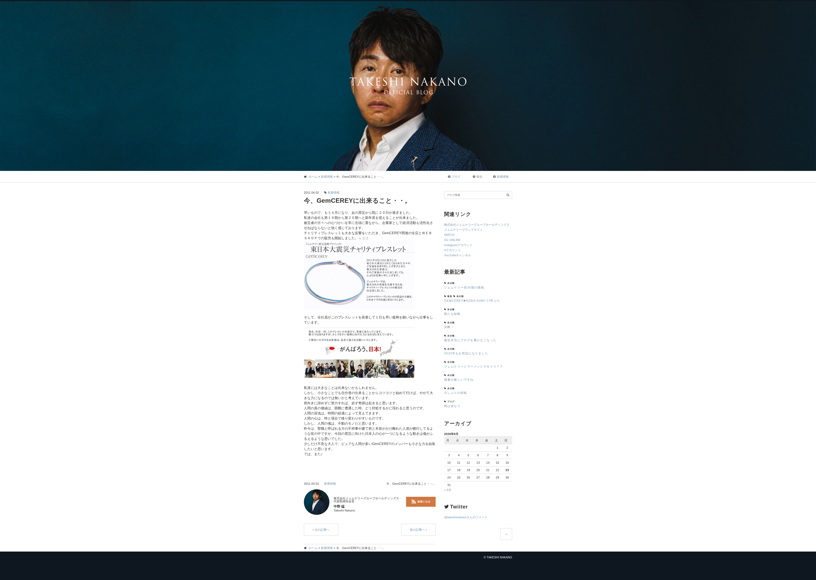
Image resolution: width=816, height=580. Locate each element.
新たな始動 (452, 313)
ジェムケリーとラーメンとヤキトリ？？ (473, 366)
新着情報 (327, 176)
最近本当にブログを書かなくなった (470, 340)
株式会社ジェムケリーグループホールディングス (477, 224)
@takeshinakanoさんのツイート (465, 517)
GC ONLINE (452, 240)
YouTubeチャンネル (457, 255)
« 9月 (447, 490)
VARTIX (449, 235)
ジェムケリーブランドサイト (463, 229)
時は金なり (452, 406)
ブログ (456, 176)
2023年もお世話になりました (466, 353)
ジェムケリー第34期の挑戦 (464, 287)
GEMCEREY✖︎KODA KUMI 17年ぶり (472, 300)
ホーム (313, 176)
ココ (365, 238)
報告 (479, 176)
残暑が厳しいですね (459, 379)
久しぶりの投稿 (455, 392)
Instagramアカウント (458, 245)
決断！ (449, 327)
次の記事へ (322, 529)
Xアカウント (452, 250)
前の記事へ (417, 529)
